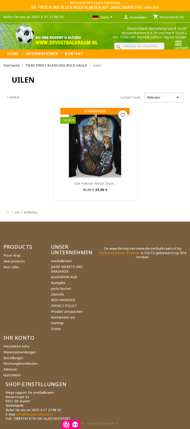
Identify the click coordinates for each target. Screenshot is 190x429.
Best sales (11, 267)
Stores (56, 328)
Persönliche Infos (16, 346)
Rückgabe (58, 283)
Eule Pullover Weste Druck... (95, 183)
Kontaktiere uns (63, 317)
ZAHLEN (57, 294)
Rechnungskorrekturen (20, 363)
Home (13, 54)
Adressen (10, 369)
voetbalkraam (61, 261)
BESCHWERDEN (63, 300)
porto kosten (61, 288)
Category (181, 44)
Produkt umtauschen (67, 311)
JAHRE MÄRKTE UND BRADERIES (67, 269)
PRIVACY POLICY (63, 305)
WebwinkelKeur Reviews (119, 252)
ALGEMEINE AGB (64, 277)
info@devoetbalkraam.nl (34, 414)
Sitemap (57, 323)
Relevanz (164, 97)
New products (14, 261)
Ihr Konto (19, 337)
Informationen (42, 54)
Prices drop (11, 255)
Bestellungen (13, 358)
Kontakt (74, 54)
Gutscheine (11, 375)
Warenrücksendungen (19, 352)
